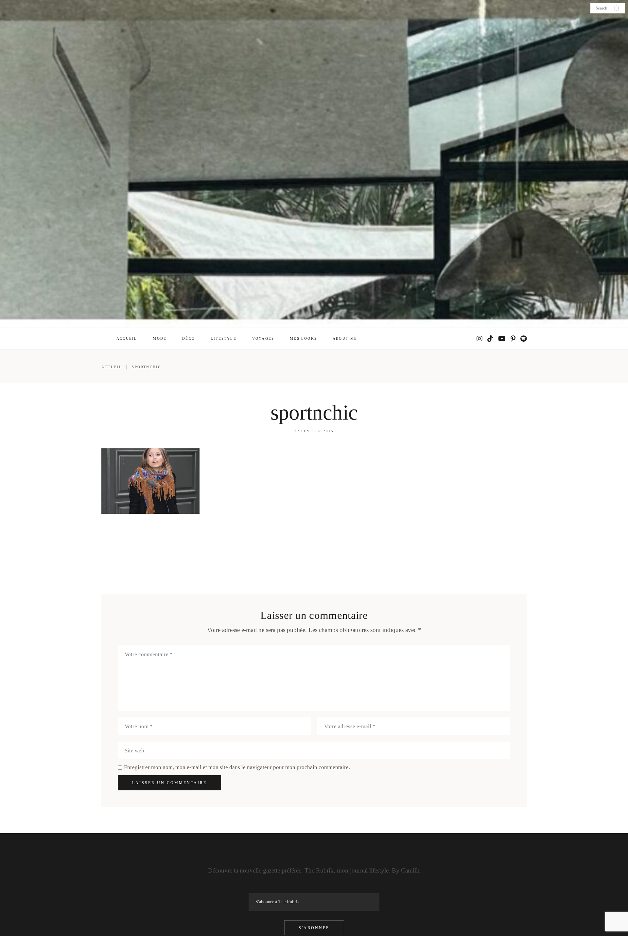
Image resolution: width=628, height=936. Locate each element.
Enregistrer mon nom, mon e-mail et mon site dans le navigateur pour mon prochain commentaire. (237, 767)
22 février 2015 (314, 431)
